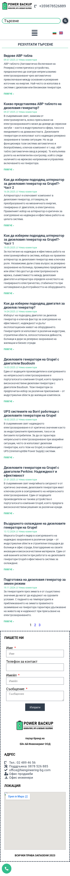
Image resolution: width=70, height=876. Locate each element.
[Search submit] (65, 21)
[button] (34, 32)
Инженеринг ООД (39, 743)
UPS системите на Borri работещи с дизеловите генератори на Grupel (31, 413)
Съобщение (15, 689)
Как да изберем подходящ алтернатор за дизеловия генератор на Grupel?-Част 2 (34, 183)
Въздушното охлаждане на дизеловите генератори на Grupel (35, 525)
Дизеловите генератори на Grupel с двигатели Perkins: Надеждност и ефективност (31, 471)
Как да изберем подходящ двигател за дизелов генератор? (34, 305)
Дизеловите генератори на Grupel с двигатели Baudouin (31, 361)
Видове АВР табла (18, 56)
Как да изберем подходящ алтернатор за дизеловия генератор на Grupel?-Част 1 (34, 239)
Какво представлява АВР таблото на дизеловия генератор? (33, 106)
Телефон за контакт (22, 661)
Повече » (9, 93)
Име (10, 648)
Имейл (11, 675)
